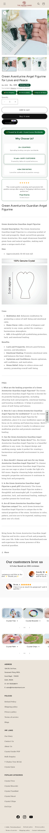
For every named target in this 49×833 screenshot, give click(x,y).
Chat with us (44, 828)
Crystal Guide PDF (12, 751)
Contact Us (9, 741)
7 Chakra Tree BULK (13, 762)
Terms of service (12, 717)
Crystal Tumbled (11, 791)
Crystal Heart (10, 796)
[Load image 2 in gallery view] (24, 64)
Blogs (7, 722)
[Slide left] (19, 627)
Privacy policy (10, 712)
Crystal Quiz (10, 767)
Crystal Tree (11, 621)
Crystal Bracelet (32, 621)
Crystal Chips (32, 647)
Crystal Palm (11, 647)
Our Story (9, 736)
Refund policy (28, 827)
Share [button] (6, 552)
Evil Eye (8, 806)
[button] (4, 3)
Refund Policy (10, 702)
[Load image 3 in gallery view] (39, 64)
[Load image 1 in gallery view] (9, 64)
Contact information (39, 830)
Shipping (13, 88)
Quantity (5, 97)
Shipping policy (11, 707)
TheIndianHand (15, 827)
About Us (8, 746)
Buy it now (24, 116)
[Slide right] (29, 627)
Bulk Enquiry (10, 757)
